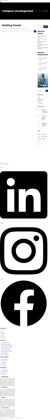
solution (45, 136)
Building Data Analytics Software (42, 42)
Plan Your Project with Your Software (42, 37)
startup (39, 138)
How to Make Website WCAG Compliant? (43, 45)
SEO (39, 136)
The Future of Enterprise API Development (43, 48)
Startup (39, 101)
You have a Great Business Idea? (42, 39)
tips (38, 140)
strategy (43, 138)
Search (39, 24)
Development (40, 99)
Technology (40, 103)
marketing (44, 134)
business (39, 134)
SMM (42, 136)
